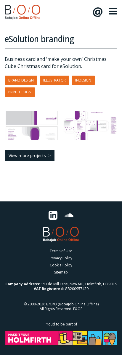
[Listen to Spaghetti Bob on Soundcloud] (69, 215)
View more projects (27, 155)
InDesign (83, 80)
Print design (19, 92)
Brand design (21, 80)
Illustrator (54, 80)
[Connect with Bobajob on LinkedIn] (53, 215)
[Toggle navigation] (113, 11)
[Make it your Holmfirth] (61, 338)
